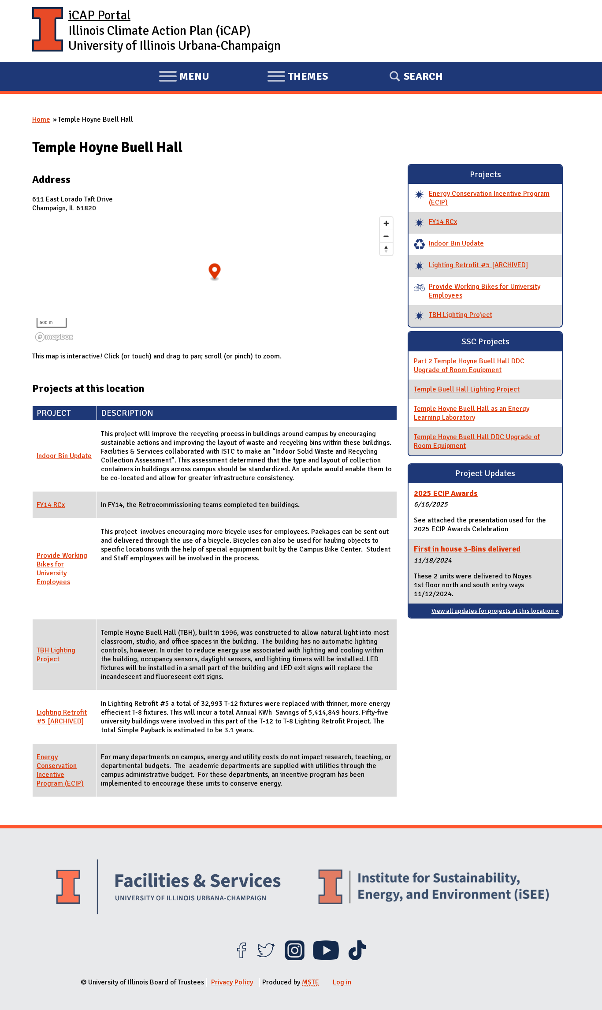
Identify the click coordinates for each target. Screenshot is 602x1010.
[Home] (47, 31)
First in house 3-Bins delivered (467, 549)
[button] (215, 272)
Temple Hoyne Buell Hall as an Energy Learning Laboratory (471, 413)
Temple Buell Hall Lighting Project (467, 389)
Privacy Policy (232, 982)
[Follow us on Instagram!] (295, 958)
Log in (342, 982)
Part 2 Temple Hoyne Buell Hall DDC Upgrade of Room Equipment (469, 365)
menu (184, 78)
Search (423, 76)
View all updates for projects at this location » (495, 611)
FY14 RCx (51, 504)
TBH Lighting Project (56, 654)
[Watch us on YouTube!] (326, 958)
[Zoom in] (386, 223)
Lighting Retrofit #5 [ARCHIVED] (62, 717)
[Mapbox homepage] (54, 337)
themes (297, 78)
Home (41, 119)
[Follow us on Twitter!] (266, 958)
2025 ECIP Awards (446, 493)
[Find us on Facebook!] (241, 958)
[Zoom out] (386, 236)
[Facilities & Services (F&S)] (168, 888)
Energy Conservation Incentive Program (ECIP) (60, 770)
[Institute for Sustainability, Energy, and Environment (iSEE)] (434, 888)
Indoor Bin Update (64, 455)
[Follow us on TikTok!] (357, 958)
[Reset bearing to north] (386, 248)
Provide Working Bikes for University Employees (62, 568)
